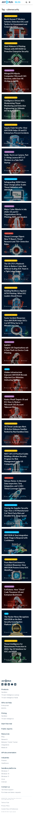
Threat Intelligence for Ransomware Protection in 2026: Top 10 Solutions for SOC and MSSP (15, 648)
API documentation (8, 753)
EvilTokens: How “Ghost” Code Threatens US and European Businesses (14, 592)
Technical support (7, 789)
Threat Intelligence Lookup (10, 695)
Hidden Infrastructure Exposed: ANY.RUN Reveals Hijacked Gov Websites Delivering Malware (15, 376)
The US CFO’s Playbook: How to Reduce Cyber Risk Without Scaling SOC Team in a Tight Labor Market (16, 267)
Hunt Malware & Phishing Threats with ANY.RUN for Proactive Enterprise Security (16, 49)
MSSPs (3, 708)
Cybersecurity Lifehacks (10, 16)
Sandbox (4, 692)
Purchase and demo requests (11, 792)
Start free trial (6, 724)
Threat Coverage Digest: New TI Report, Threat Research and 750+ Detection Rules (16, 240)
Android (4, 782)
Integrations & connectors (11, 532)
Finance (4, 760)
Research (4, 739)
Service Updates (9, 233)
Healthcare (5, 763)
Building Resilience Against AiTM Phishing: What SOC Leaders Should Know (15, 293)
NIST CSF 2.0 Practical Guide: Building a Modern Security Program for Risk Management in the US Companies (16, 459)
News (6, 613)
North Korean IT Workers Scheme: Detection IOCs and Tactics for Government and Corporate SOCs (16, 23)
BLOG (17, 2)
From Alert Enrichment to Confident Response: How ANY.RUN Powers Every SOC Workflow (16, 566)
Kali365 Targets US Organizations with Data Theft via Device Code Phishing (16, 349)
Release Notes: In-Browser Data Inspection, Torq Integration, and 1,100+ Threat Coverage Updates (15, 485)
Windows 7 (5, 771)
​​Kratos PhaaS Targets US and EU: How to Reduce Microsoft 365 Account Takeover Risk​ (16, 403)
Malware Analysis (9, 70)
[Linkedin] (2, 684)
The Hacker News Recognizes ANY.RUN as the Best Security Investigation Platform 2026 (16, 621)
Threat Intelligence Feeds (9, 697)
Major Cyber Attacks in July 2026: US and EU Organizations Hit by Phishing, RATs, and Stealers (15, 213)
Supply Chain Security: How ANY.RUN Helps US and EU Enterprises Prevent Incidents (16, 130)
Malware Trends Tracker (9, 742)
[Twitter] (6, 684)
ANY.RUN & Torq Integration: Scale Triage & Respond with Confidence (16, 538)
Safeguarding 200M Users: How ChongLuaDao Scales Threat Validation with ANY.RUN (15, 186)
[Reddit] (9, 684)
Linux (3, 779)
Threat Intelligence (7, 719)
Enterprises (5, 705)
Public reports (6, 729)
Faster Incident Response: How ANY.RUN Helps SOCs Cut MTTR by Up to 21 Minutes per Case (15, 322)
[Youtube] (12, 684)
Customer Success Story (10, 179)
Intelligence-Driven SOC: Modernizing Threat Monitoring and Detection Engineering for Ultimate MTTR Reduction (15, 105)
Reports (7, 369)
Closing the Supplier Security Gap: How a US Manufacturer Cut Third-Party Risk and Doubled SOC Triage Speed (16, 512)
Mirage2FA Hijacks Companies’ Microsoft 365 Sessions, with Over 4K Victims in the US (15, 77)
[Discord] (15, 684)
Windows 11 (5, 776)
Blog (2, 737)
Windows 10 (5, 774)
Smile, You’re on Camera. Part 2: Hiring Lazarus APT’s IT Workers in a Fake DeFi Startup (16, 159)
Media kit (4, 747)
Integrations (5, 745)
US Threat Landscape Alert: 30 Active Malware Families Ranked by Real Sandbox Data (16, 429)
